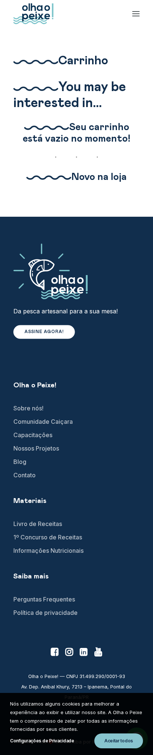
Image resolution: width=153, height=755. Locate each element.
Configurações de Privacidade (42, 740)
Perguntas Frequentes (44, 599)
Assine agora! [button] (44, 332)
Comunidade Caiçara (43, 421)
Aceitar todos (118, 740)
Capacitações (32, 435)
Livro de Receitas (37, 523)
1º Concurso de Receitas (47, 537)
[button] (55, 653)
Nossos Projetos (36, 448)
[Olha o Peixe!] (33, 13)
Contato (24, 475)
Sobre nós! (28, 408)
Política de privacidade (45, 612)
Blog (19, 461)
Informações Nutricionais (48, 550)
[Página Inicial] (76, 271)
